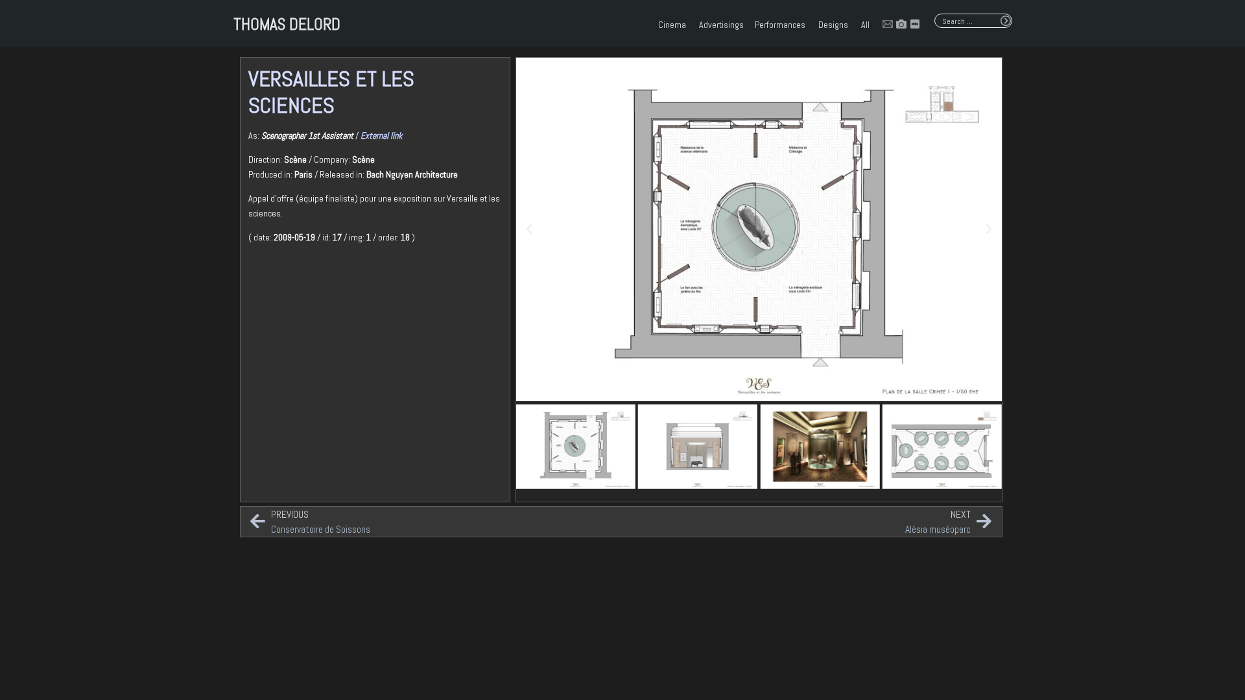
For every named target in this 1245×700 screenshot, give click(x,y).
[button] (529, 229)
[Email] (888, 24)
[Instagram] (901, 24)
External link (381, 135)
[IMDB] (915, 24)
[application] (687, 24)
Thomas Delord (286, 24)
